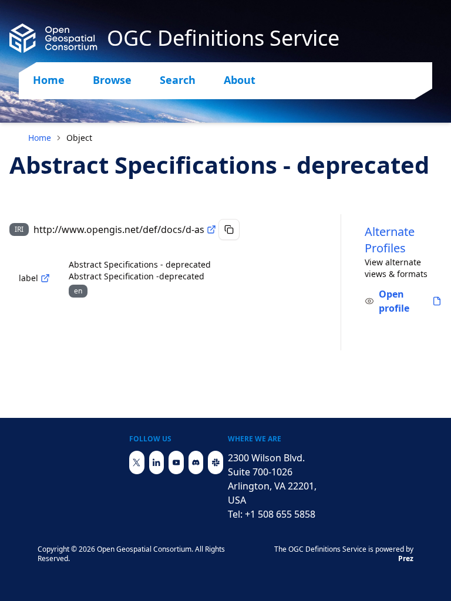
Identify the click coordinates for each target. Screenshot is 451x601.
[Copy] (229, 229)
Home (49, 80)
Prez (405, 558)
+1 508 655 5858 (280, 514)
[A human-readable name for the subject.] (45, 278)
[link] (79, 138)
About (239, 80)
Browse (112, 80)
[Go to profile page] (437, 301)
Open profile (394, 301)
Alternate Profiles (390, 240)
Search (178, 80)
